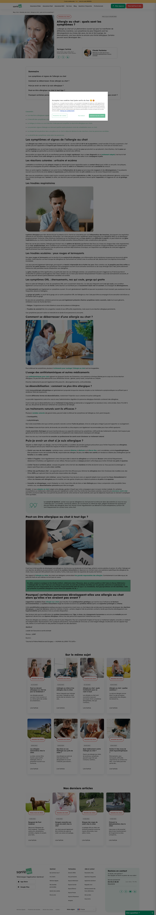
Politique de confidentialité (67, 110)
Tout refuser (81, 115)
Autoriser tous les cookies (97, 115)
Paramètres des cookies (59, 115)
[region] (78, 106)
